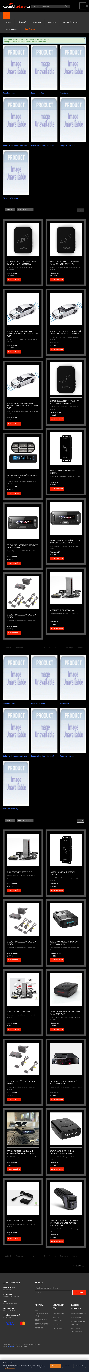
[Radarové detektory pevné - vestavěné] (16, 120)
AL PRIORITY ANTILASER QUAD (62, 610)
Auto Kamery (11, 29)
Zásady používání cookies (9, 1368)
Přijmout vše (55, 1365)
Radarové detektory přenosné (42, 146)
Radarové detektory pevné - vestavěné (17, 146)
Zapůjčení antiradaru (68, 146)
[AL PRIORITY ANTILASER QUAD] (66, 588)
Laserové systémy (70, 22)
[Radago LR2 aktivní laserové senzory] (66, 850)
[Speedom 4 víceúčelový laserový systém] (23, 592)
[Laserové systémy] (44, 67)
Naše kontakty (58, 1329)
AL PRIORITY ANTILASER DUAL (19, 1012)
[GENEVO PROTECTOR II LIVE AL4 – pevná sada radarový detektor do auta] (23, 309)
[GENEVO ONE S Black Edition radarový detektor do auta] (66, 1129)
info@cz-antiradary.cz (10, 1304)
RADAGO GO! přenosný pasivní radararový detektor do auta (20, 1152)
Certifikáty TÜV (40, 1320)
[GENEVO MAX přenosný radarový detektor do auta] (66, 919)
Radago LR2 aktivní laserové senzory (62, 873)
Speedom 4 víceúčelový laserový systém (21, 616)
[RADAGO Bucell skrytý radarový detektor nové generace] (66, 379)
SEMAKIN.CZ (12, 1346)
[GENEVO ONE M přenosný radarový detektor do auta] (66, 989)
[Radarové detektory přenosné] (44, 120)
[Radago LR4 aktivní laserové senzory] (66, 448)
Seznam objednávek (57, 1319)
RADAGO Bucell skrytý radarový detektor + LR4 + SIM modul (21, 263)
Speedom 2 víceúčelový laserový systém (21, 1082)
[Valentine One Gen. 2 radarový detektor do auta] (66, 1059)
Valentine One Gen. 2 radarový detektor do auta (63, 1082)
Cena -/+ (9, 210)
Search (56, 1325)
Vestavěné (37, 22)
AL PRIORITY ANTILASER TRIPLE (19, 872)
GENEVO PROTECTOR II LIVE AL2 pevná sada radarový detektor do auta (65, 332)
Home (8, 22)
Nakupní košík (58, 1314)
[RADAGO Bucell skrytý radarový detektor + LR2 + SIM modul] (66, 239)
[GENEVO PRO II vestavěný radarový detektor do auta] (23, 523)
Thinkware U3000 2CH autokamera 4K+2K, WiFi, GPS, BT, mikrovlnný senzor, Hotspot (65, 1223)
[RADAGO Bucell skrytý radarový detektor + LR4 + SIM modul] (23, 239)
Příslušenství (29, 29)
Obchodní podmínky (78, 1314)
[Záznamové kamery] (16, 172)
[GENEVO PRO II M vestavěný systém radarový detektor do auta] (66, 518)
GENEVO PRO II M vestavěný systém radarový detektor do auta (65, 541)
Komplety (52, 22)
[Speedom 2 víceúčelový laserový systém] (23, 1059)
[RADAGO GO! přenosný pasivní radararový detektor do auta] (23, 1129)
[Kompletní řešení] (16, 67)
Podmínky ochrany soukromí (78, 1323)
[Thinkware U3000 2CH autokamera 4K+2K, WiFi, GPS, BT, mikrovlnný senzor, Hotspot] (66, 1198)
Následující (69, 648)
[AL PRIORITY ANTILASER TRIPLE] (23, 850)
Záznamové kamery (10, 198)
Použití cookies (76, 1318)
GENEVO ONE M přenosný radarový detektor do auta (65, 1013)
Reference (39, 1328)
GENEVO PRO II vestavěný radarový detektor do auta (22, 546)
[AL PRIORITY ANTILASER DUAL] (23, 989)
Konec (80, 648)
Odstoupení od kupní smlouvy (76, 1330)
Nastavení (67, 1365)
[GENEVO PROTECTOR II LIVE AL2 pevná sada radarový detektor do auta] (66, 309)
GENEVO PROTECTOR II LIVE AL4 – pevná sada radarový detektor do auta (22, 333)
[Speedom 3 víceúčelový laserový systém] (23, 919)
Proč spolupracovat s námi (41, 1313)
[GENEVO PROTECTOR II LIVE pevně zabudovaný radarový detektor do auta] (23, 381)
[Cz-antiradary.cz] (17, 5)
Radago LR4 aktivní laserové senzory (62, 472)
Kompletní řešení (9, 93)
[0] (82, 5)
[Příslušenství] (73, 67)
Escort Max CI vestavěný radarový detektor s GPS (22, 476)
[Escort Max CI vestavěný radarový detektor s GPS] (23, 453)
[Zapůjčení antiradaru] (73, 120)
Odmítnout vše (79, 1365)
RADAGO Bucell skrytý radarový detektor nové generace (64, 402)
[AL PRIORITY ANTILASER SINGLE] (23, 1198)
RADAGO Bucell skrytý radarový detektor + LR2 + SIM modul (64, 263)
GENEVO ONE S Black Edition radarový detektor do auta (62, 1152)
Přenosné (22, 22)
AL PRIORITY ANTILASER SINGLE (19, 1221)
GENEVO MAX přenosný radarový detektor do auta (64, 943)
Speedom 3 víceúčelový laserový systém (21, 943)
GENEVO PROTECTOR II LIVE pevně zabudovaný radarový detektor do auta (22, 405)
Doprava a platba (42, 1324)
